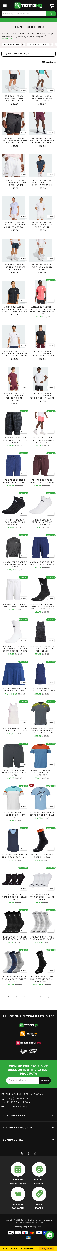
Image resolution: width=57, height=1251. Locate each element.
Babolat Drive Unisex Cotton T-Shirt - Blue (42, 814)
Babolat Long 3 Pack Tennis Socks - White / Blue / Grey (15, 979)
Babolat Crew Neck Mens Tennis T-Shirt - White (15, 815)
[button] (4, 5)
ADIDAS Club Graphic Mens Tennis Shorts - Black (15, 440)
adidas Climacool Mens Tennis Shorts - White (42, 267)
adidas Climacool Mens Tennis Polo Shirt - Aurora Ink (42, 183)
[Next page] (48, 997)
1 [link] (8, 997)
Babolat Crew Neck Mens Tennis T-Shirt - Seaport (42, 773)
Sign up (45, 1080)
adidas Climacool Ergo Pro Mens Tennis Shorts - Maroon (42, 140)
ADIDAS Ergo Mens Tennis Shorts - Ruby (42, 481)
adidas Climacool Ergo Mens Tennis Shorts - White (42, 98)
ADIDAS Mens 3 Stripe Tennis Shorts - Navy (42, 563)
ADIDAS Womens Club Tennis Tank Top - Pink (15, 729)
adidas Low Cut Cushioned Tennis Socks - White (42, 522)
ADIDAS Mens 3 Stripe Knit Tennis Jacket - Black (15, 564)
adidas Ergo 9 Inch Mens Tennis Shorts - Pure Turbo (42, 440)
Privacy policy (34, 1227)
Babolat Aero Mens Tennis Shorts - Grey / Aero (15, 773)
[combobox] (28, 13)
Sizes (23, 90)
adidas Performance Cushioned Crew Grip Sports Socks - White (15, 648)
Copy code (46, 1248)
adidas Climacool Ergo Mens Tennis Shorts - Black (15, 98)
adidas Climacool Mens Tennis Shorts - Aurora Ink (15, 267)
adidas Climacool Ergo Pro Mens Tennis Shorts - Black (14, 140)
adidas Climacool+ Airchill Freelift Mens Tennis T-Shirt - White (15, 353)
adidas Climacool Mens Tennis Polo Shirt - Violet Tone (15, 225)
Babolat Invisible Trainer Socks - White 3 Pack (42, 897)
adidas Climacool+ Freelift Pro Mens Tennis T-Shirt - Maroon (15, 396)
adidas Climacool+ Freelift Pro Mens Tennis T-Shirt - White (42, 395)
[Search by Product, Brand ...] (51, 13)
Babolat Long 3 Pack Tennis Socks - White (42, 938)
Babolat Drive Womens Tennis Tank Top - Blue (15, 856)
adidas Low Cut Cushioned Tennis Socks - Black (15, 522)
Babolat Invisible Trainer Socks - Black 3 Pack (14, 897)
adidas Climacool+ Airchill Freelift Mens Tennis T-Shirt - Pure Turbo (42, 310)
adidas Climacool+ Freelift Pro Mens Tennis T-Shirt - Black (42, 353)
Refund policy (21, 1227)
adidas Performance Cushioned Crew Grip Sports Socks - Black (42, 606)
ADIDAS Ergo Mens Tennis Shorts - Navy (15, 481)
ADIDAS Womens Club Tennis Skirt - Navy (15, 690)
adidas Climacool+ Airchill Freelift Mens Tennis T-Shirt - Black (15, 309)
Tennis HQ (25, 1220)
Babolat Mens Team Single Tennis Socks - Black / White (42, 979)
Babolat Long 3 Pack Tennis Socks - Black (15, 938)
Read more (6, 38)
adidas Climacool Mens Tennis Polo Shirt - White (42, 225)
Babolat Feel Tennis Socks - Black (42, 856)
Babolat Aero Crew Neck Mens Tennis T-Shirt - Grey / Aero (42, 730)
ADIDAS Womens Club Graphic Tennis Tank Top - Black (42, 648)
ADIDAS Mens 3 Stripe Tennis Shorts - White (14, 605)
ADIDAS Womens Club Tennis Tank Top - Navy (42, 690)
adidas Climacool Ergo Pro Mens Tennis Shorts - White (14, 183)
